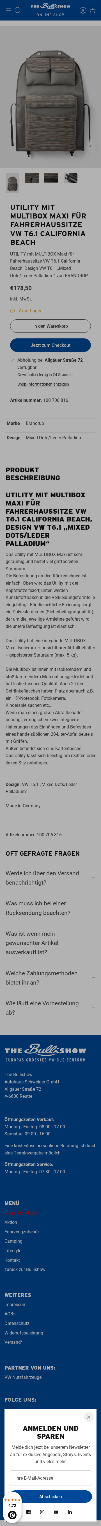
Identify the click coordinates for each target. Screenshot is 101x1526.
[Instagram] (42, 1512)
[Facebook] (28, 1512)
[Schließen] (89, 1417)
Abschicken (50, 1496)
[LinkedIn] (69, 1512)
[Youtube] (55, 1512)
